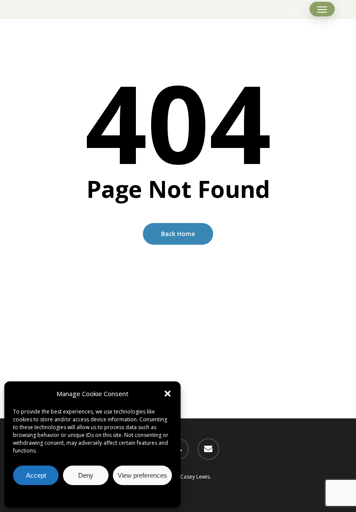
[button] (167, 393)
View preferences (142, 475)
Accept (36, 475)
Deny (85, 475)
